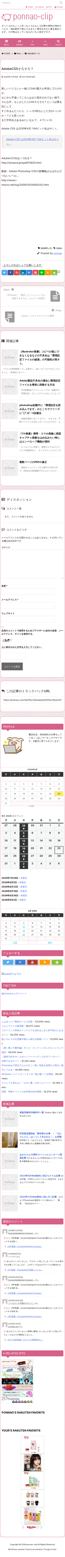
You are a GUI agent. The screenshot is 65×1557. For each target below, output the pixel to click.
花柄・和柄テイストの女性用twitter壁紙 (21, 1091)
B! (39, 7)
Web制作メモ (46, 248)
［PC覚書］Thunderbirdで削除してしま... (24, 1270)
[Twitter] (8, 962)
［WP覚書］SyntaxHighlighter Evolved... (24, 1246)
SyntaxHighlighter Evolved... (21, 1233)
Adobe (59, 248)
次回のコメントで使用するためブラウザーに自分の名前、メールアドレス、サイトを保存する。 (32, 632)
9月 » (50, 942)
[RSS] (48, 272)
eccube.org (13, 1326)
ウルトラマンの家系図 (13, 1026)
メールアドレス (10, 599)
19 (24, 931)
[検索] (61, 3)
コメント (5, 547)
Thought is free (50, 1549)
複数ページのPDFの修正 (33, 462)
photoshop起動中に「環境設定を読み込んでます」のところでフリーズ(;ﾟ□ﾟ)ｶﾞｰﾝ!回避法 (40, 409)
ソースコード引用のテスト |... (21, 1303)
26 (24, 934)
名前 (4, 585)
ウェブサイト (8, 613)
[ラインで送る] (42, 272)
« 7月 (15, 942)
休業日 (24, 878)
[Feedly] (57, 962)
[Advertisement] (27, 216)
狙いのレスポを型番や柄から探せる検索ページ (25, 1039)
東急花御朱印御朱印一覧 (32, 1112)
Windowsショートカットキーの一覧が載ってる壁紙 (27, 1074)
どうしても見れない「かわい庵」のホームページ (26, 1082)
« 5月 (31, 806)
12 (24, 927)
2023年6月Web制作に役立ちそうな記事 (40, 1175)
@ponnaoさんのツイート (14, 993)
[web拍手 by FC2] (60, 273)
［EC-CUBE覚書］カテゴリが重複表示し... (25, 1340)
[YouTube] (32, 962)
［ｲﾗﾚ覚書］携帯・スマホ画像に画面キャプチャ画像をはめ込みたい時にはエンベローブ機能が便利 (40, 437)
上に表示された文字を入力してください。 (22, 647)
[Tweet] (4, 272)
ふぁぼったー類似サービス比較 (17, 1021)
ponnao (58, 253)
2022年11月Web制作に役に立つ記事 (38, 1196)
